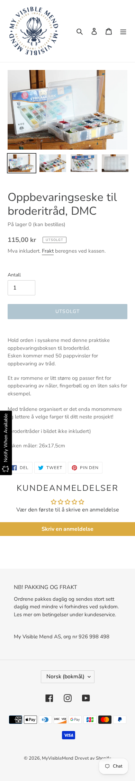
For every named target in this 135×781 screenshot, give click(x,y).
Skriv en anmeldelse (67, 529)
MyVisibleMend (57, 758)
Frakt (48, 250)
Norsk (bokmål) (65, 676)
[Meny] (123, 31)
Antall (14, 275)
